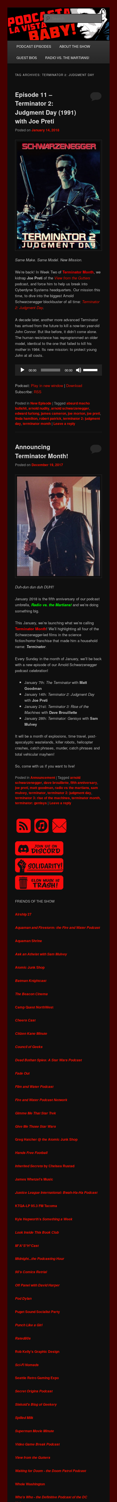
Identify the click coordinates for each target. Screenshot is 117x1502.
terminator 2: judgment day (69, 792)
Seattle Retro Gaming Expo (37, 1377)
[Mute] (79, 370)
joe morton (76, 413)
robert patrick (50, 418)
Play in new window (47, 385)
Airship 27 (23, 914)
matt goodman (41, 787)
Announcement (42, 777)
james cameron (53, 413)
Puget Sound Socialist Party (37, 1311)
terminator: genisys (31, 802)
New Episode (40, 403)
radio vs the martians (72, 787)
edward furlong (27, 413)
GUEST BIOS (26, 57)
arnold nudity (38, 408)
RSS (37, 391)
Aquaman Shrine (28, 940)
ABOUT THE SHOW (74, 46)
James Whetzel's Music (34, 1179)
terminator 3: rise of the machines (42, 797)
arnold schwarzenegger (70, 408)
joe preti (93, 413)
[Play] (22, 370)
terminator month (37, 423)
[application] (58, 370)
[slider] (91, 369)
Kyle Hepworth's (43, 1218)
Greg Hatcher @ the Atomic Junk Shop (46, 1139)
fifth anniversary (83, 782)
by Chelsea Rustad (44, 1165)
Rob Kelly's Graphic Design (37, 1351)
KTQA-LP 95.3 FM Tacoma (36, 1205)
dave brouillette (56, 782)
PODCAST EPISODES (33, 46)
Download (74, 385)
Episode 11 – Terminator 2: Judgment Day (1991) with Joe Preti (45, 107)
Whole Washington (30, 1483)
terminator (37, 792)
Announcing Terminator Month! (41, 451)
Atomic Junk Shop (30, 967)
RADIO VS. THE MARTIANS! (67, 57)
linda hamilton (26, 418)
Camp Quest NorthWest (34, 1007)
